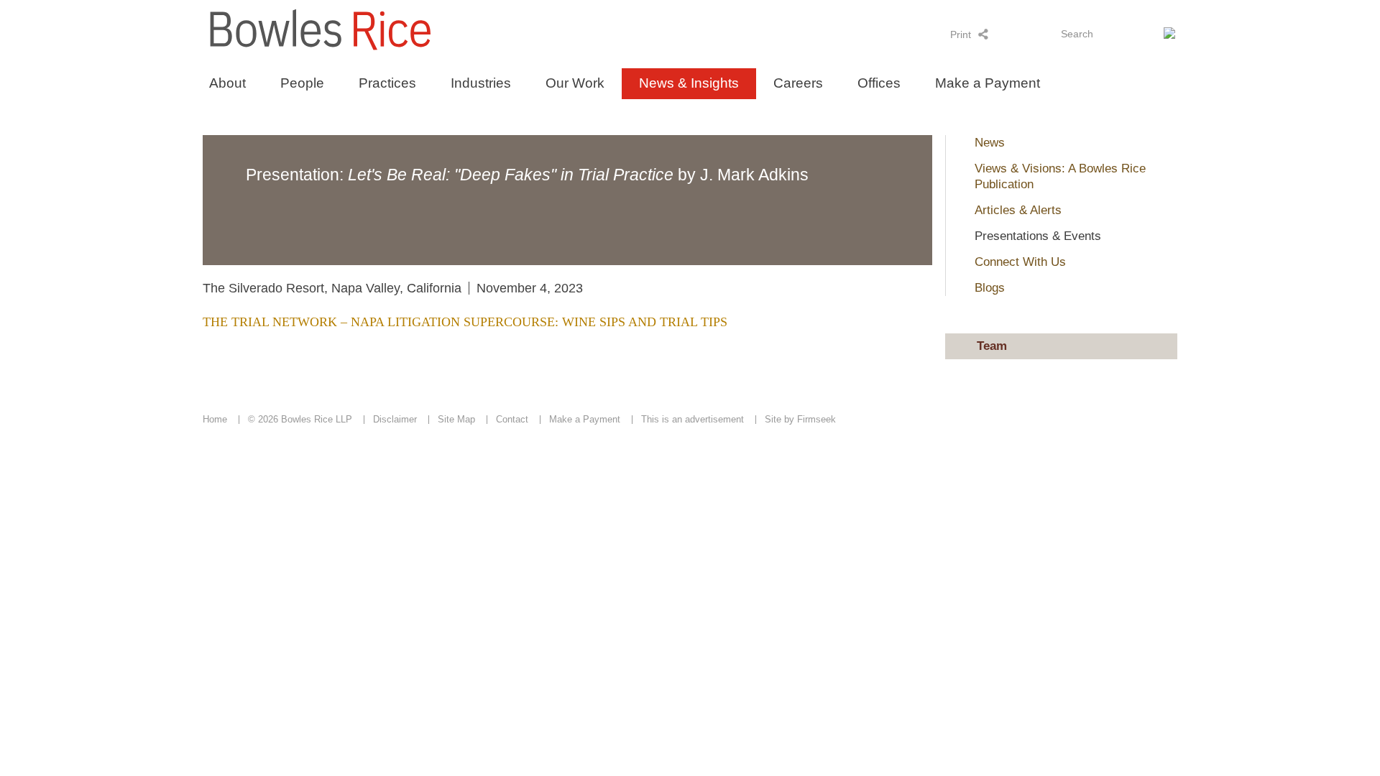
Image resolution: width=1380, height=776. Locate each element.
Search (1077, 34)
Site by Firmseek (800, 419)
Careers (798, 83)
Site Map (456, 419)
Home (215, 419)
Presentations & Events (1038, 236)
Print (960, 34)
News (990, 142)
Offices (879, 83)
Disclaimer (395, 419)
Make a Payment (987, 83)
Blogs (990, 288)
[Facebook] (1040, 33)
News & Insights (689, 83)
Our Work (575, 83)
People (302, 83)
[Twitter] (1021, 33)
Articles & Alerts (1018, 210)
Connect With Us (1020, 262)
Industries (481, 83)
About (227, 83)
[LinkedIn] (1002, 33)
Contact (512, 419)
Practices (387, 83)
